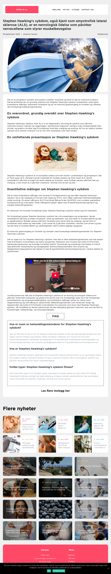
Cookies (75, 10)
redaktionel (103, 34)
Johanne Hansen (30, 34)
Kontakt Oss (88, 10)
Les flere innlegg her (55, 390)
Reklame (56, 10)
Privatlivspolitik (59, 571)
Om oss (66, 10)
